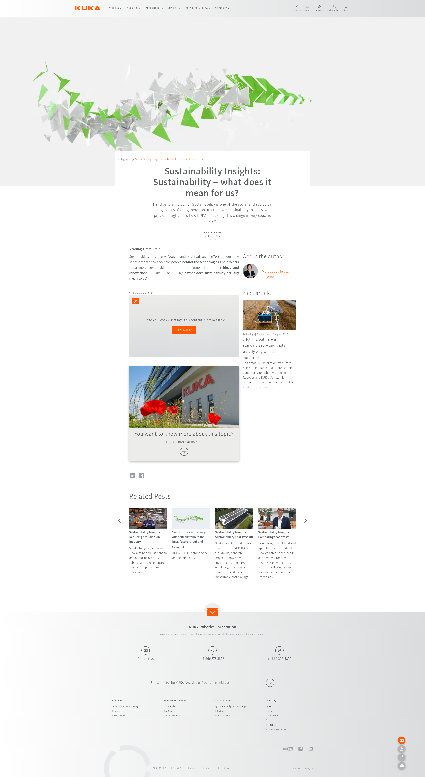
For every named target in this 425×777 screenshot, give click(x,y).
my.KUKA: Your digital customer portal (232, 706)
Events (269, 711)
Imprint (192, 768)
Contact (116, 711)
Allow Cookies (184, 330)
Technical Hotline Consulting (125, 706)
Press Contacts (119, 716)
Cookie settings (222, 768)
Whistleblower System (276, 729)
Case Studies (169, 711)
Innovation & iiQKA (196, 8)
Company (221, 8)
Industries (132, 8)
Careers (269, 706)
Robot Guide (169, 706)
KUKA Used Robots (172, 716)
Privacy (205, 768)
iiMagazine (124, 159)
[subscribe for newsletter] (270, 683)
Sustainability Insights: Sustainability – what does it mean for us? (174, 159)
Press (268, 720)
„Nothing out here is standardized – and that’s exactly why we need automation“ (264, 348)
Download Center (222, 716)
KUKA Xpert (219, 711)
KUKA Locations (273, 716)
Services (172, 8)
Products (113, 8)
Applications (152, 8)
